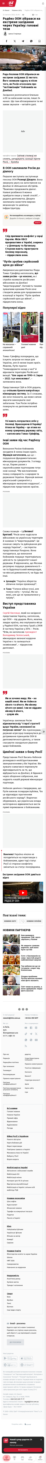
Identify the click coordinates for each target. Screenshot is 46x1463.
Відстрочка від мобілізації (17, 1184)
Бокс (9, 1297)
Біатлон (10, 1307)
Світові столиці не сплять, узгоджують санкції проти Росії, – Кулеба (21, 158)
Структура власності (32, 1080)
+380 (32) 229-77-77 (17, 1399)
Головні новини (13, 1111)
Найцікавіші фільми (15, 1229)
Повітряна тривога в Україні (18, 1149)
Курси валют (12, 1205)
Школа (9, 1257)
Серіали (10, 1243)
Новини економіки (16, 1198)
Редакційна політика (11, 1062)
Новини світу (17, 10)
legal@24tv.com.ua (32, 1402)
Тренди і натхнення (15, 1285)
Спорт (10, 1293)
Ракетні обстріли (14, 1139)
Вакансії (28, 1076)
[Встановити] (23, 1445)
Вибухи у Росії (12, 1156)
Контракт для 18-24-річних (17, 1181)
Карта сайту (29, 1088)
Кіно (9, 1226)
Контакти (28, 1072)
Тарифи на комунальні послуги (19, 1211)
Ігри (26, 1092)
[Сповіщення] (43, 3)
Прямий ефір (12, 1118)
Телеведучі (7, 1070)
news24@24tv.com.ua (11, 1018)
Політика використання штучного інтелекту (12, 1089)
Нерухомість (13, 1275)
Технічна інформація (33, 1068)
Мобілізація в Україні (17, 1167)
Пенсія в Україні (13, 1218)
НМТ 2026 (10, 1261)
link (26, 1028)
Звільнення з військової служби (20, 1171)
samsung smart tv (27, 1365)
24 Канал (6, 10)
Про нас (6, 1054)
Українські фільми (14, 1233)
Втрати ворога (13, 1159)
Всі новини (12, 1108)
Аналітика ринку (13, 1279)
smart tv (10, 1365)
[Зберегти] (39, 41)
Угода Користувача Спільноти (32, 1059)
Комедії (10, 1239)
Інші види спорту (14, 1310)
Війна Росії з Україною (17, 1136)
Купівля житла (13, 1282)
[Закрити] (41, 1440)
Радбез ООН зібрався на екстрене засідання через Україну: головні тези (33, 10)
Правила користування (11, 1078)
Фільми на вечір (13, 1236)
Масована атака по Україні (18, 1153)
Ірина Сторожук (14, 34)
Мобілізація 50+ (13, 1174)
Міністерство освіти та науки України (22, 1254)
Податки (10, 1215)
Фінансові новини (14, 1208)
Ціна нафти (11, 1201)
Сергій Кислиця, (11, 613)
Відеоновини (12, 1121)
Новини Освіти (14, 1251)
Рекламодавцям (9, 1074)
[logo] (11, 3)
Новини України (13, 1115)
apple (27, 1358)
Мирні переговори (14, 1146)
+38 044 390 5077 (31, 1018)
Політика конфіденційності (9, 1083)
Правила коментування (34, 1064)
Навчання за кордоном (16, 1267)
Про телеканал (8, 1066)
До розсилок (15, 1342)
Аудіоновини (12, 1125)
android (10, 1358)
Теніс (9, 1303)
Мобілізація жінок (14, 1177)
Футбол (10, 1300)
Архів (27, 1084)
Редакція (6, 1058)
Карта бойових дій (14, 1143)
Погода (10, 1128)
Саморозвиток (13, 1264)
